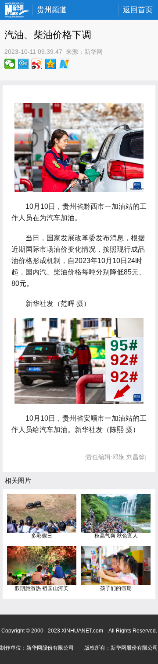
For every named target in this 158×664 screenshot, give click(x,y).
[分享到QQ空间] (50, 64)
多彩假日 (41, 536)
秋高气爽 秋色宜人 (116, 536)
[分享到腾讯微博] (23, 64)
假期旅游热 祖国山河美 (41, 588)
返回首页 (138, 10)
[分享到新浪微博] (37, 64)
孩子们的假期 (116, 588)
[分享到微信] (9, 64)
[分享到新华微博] (64, 64)
